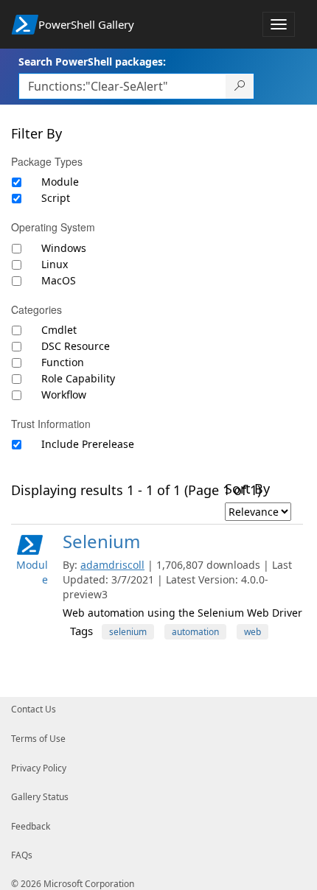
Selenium (101, 541)
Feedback (30, 826)
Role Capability (78, 378)
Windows (63, 248)
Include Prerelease (87, 444)
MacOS (58, 280)
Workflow (63, 395)
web (252, 632)
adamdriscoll (112, 565)
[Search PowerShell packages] (240, 86)
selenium (128, 632)
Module (60, 182)
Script (55, 198)
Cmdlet (59, 330)
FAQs (21, 855)
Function (62, 362)
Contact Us (33, 709)
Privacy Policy (38, 768)
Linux (54, 264)
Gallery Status (40, 797)
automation (195, 632)
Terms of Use (38, 738)
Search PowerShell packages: (92, 62)
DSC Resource (75, 346)
